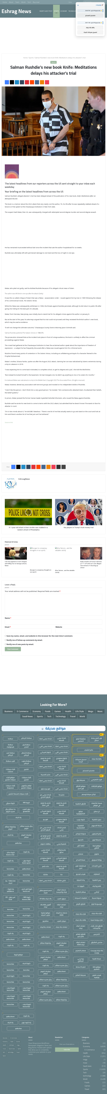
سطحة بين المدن (26, 745)
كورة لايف (26, 915)
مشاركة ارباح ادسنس (81, 740)
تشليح (26, 769)
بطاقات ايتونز (46, 843)
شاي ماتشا (61, 880)
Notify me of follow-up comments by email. (25, 640)
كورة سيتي (10, 803)
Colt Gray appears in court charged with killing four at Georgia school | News (16, 563)
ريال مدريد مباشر (61, 951)
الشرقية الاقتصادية (81, 826)
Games (58, 711)
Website (58, 627)
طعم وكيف (96, 886)
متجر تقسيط (45, 774)
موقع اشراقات (96, 786)
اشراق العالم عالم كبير (80, 935)
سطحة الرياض (26, 738)
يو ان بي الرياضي (80, 959)
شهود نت (80, 886)
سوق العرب (61, 898)
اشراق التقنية (80, 803)
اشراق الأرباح (80, 904)
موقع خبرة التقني (97, 846)
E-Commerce (22, 711)
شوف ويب (81, 819)
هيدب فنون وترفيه (96, 976)
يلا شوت (61, 936)
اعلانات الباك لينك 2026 (80, 943)
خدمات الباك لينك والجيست (61, 891)
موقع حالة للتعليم (97, 968)
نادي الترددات (97, 865)
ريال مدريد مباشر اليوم (26, 827)
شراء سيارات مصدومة (10, 786)
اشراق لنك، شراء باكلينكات (97, 927)
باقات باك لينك (80, 920)
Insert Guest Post (46, 11)
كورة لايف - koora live (26, 989)
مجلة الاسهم (97, 825)
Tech (29, 2)
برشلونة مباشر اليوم (10, 827)
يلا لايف (18, 817)
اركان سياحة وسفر (89, 794)
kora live (10, 909)
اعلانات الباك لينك (80, 927)
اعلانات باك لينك (61, 927)
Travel (72, 716)
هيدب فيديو (80, 874)
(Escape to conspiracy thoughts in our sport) (40, 571)
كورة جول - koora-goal (26, 861)
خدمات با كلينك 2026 (61, 914)
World (23, 2)
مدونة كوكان (81, 833)
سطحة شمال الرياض (26, 754)
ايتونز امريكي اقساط (45, 812)
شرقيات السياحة (81, 898)
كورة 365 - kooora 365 (26, 898)
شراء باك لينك (97, 913)
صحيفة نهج (96, 839)
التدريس (96, 934)
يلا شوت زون (26, 1022)
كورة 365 (26, 802)
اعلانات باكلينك (45, 927)
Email (8, 627)
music (100, 711)
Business (8, 711)
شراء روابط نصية (96, 920)
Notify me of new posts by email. (20, 644)
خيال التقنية (96, 819)
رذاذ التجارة (81, 880)
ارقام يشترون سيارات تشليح (26, 786)
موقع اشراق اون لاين (80, 787)
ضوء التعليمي (96, 779)
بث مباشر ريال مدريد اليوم (10, 810)
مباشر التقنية (81, 892)
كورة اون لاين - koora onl (26, 890)
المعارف (97, 874)
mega (90, 711)
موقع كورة (18, 954)
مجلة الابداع (80, 859)
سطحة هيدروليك (10, 745)
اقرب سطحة (10, 761)
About (11, 2)
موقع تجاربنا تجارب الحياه (45, 914)
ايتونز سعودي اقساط (61, 759)
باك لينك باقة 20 (45, 898)
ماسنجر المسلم (88, 770)
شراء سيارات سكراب (10, 770)
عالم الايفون (96, 833)
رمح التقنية (96, 880)
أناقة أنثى (80, 845)
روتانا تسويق (97, 859)
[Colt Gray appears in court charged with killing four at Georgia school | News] (16, 553)
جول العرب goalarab (26, 810)
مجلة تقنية (96, 958)
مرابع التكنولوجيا (80, 812)
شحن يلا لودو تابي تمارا (46, 804)
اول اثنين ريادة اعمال (96, 739)
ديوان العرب (61, 921)
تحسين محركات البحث (81, 760)
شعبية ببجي (61, 843)
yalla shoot (45, 937)
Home (5, 2)
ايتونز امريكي (45, 752)
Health (68, 711)
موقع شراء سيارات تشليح (10, 778)
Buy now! (36, 2)
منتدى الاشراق (96, 942)
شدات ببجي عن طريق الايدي (45, 796)
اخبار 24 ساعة (81, 966)
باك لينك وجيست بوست (96, 951)
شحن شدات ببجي (61, 828)
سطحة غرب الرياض (10, 754)
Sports (56, 11)
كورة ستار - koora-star (10, 853)
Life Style (79, 711)
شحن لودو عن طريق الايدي (45, 836)
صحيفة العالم (81, 975)
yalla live (18, 843)
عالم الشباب (88, 749)
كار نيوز (80, 839)
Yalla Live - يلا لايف (10, 882)
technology (72, 11)
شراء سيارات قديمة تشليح (18, 793)
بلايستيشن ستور (61, 851)
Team (17, 2)
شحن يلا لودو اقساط (46, 759)
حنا (61, 874)
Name (8, 618)
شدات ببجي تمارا (45, 738)
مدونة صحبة (96, 898)
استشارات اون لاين (80, 867)
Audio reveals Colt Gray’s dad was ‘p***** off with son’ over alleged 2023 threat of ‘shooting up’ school (91, 564)
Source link (9, 422)
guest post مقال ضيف (45, 891)
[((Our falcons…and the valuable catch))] (66, 557)
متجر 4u (61, 794)
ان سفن (97, 811)
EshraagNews (24, 479)
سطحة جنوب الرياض (26, 762)
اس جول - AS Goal (10, 898)
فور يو (45, 819)
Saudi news (27, 716)
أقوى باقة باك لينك (45, 905)
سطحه (10, 738)
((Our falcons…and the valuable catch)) (65, 571)
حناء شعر (45, 866)
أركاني (96, 892)
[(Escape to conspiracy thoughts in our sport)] (41, 557)
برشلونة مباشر (45, 943)
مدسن (80, 853)
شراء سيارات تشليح (26, 778)
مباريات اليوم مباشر (61, 944)
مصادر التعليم (81, 950)
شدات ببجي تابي (45, 746)
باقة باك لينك (96, 758)
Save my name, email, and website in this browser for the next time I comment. (40, 636)
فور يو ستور (45, 788)
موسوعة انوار (96, 904)
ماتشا (45, 874)
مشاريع (45, 921)
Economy (64, 11)
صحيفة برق (80, 780)
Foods (47, 711)
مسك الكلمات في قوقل (96, 804)
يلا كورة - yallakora (10, 890)
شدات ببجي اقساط (61, 739)
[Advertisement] (53, 35)
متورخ (96, 853)
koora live (10, 868)
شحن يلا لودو (61, 835)
